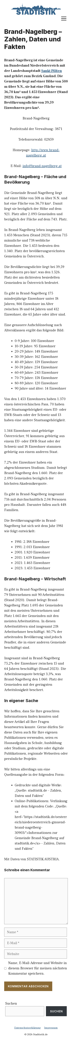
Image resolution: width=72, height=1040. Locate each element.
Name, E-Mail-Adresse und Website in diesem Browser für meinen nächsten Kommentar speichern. (37, 968)
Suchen (11, 1003)
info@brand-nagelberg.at (42, 166)
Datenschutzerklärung (27, 1027)
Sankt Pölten (51, 71)
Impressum (51, 1027)
